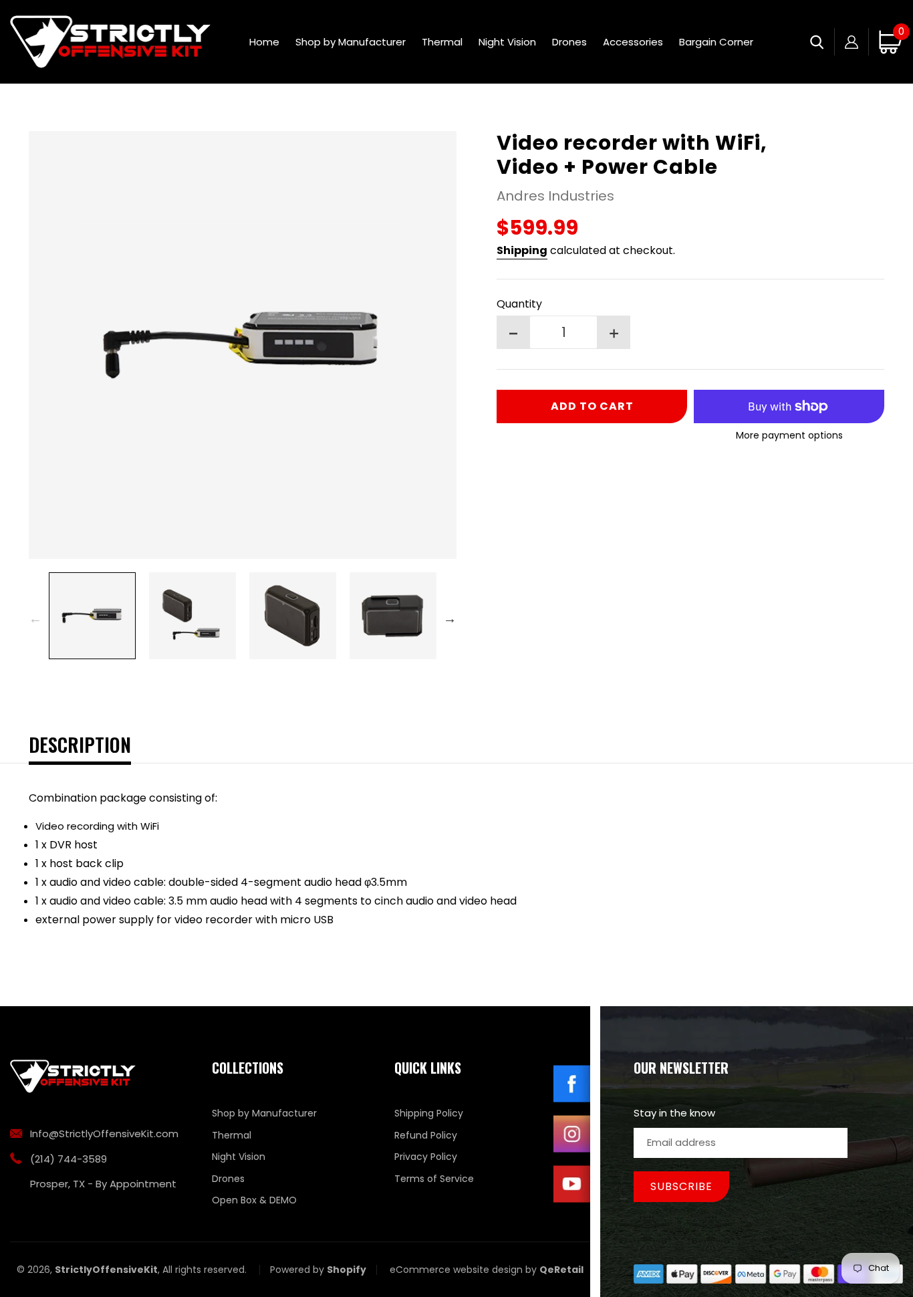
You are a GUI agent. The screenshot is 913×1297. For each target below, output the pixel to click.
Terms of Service (434, 1178)
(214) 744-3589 (68, 1159)
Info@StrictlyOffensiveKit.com (104, 1134)
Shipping (522, 250)
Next (449, 618)
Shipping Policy (428, 1113)
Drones (228, 1178)
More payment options (789, 435)
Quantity (519, 304)
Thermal (231, 1135)
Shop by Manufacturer (264, 1113)
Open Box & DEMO (254, 1200)
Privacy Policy (425, 1156)
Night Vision (238, 1156)
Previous (35, 618)
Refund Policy (425, 1135)
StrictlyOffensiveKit (106, 1269)
